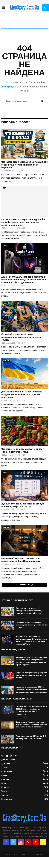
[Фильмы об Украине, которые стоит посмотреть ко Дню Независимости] (24, 540)
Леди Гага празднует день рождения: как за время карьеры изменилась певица (31, 675)
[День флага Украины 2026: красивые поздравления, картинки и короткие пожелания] (24, 373)
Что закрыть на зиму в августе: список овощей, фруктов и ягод (22, 450)
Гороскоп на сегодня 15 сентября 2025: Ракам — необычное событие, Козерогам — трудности (31, 710)
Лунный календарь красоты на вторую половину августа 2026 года (22, 505)
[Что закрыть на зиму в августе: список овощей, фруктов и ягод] (24, 431)
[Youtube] (36, 842)
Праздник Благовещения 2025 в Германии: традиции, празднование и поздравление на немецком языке (31, 689)
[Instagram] (21, 842)
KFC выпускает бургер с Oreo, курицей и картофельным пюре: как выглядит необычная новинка (23, 222)
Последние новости (15, 122)
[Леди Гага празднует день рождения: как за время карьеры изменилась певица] (7, 676)
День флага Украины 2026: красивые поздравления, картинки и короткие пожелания (21, 394)
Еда (4, 188)
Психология (6, 799)
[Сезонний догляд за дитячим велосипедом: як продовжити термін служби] (24, 316)
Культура (6, 360)
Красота (6, 473)
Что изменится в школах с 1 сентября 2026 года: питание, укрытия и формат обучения (24, 165)
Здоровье (5, 763)
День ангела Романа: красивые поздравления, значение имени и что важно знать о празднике (32, 724)
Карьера (5, 787)
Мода (3, 783)
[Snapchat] (43, 842)
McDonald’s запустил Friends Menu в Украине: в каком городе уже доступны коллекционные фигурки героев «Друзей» (31, 661)
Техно (5, 246)
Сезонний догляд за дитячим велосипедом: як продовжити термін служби (21, 337)
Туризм (4, 795)
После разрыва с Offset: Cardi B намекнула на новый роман (31, 737)
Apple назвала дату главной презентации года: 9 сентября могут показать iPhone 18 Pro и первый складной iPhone (24, 280)
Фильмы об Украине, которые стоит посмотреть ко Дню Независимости (21, 559)
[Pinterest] (28, 842)
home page (7, 86)
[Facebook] (6, 842)
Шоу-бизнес (6, 771)
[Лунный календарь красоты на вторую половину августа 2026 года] (24, 485)
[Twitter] (13, 842)
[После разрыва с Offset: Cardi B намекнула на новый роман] (7, 739)
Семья (5, 131)
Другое (4, 759)
